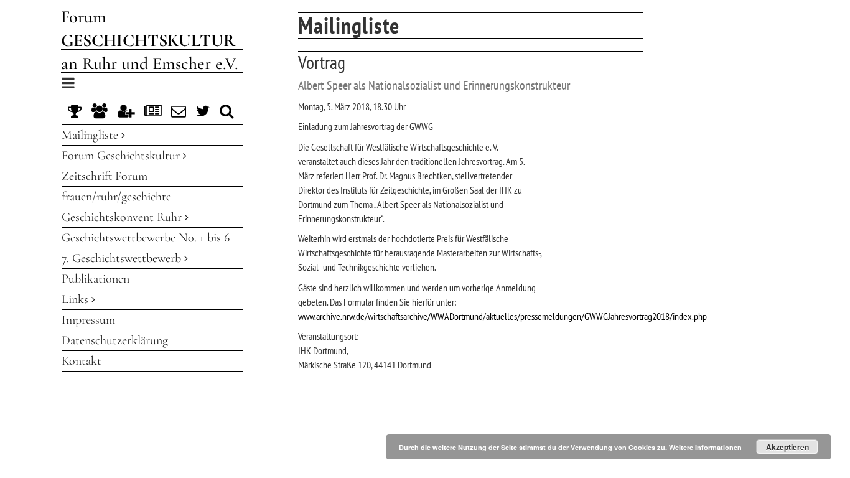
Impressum (88, 319)
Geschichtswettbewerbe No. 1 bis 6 (146, 237)
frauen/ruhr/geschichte (116, 196)
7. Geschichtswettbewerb (123, 258)
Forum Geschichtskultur (122, 155)
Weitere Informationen (705, 447)
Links (76, 299)
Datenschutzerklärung (115, 340)
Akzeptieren (787, 446)
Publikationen (95, 278)
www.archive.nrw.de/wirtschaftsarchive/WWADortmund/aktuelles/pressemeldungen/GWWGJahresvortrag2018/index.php (502, 316)
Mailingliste (91, 135)
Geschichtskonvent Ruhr (123, 217)
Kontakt (81, 361)
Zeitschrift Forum (104, 176)
